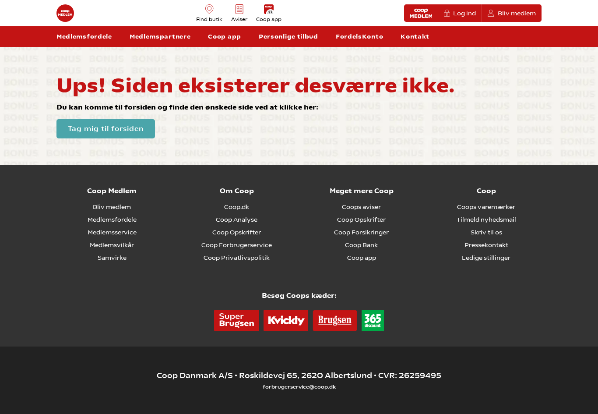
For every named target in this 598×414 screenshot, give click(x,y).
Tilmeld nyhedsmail (486, 219)
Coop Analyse (236, 219)
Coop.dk (236, 206)
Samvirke (112, 257)
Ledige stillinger (486, 257)
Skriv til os (486, 232)
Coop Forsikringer (361, 232)
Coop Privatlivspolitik (237, 257)
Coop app (361, 257)
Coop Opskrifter (236, 232)
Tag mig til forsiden (106, 128)
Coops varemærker (486, 206)
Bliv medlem (517, 13)
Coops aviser (361, 206)
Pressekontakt (486, 244)
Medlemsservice (112, 232)
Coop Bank (361, 244)
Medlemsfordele (112, 219)
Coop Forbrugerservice (236, 244)
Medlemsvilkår (112, 244)
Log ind (464, 13)
